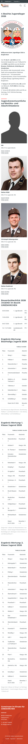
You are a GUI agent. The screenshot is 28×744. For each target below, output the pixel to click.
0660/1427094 (5, 292)
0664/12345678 (5, 151)
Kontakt (7, 738)
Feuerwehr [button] (16, 1)
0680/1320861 (5, 245)
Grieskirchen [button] (8, 1)
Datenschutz (20, 738)
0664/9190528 (5, 198)
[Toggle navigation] (25, 5)
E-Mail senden (5, 153)
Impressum (13, 738)
